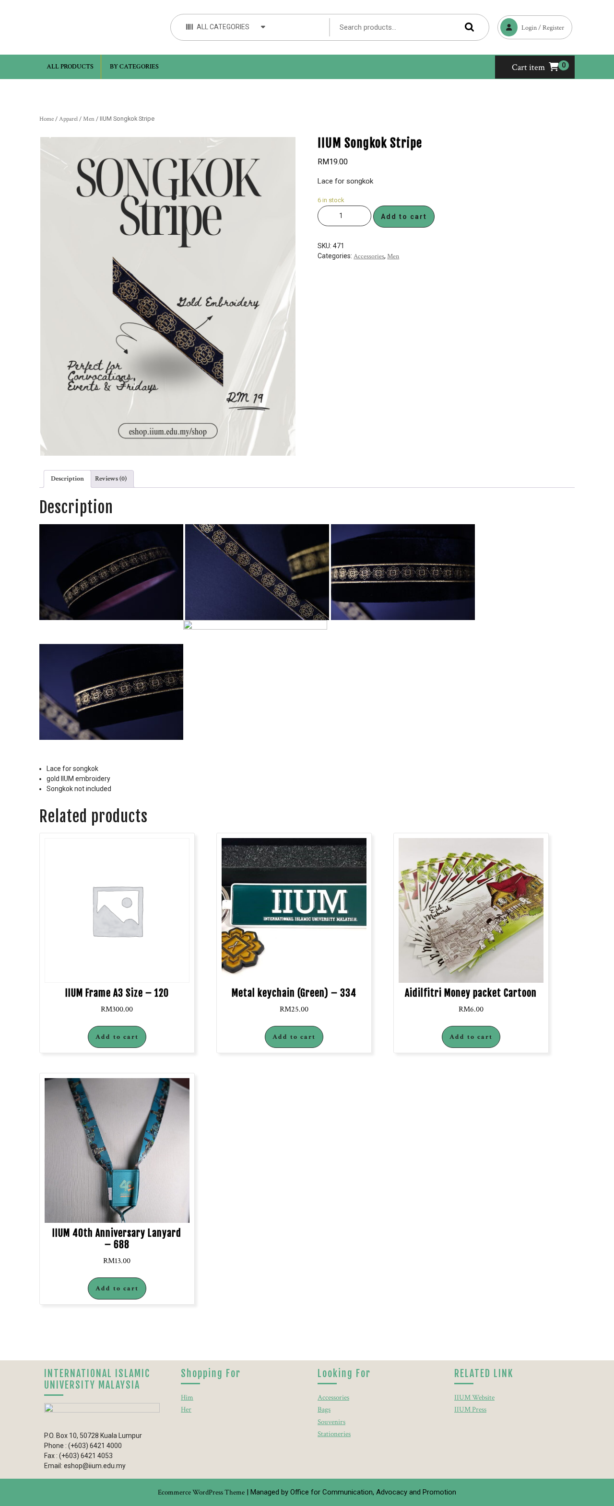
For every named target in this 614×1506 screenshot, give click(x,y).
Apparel (68, 119)
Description (67, 478)
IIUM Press (470, 1409)
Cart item (528, 67)
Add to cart (404, 216)
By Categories (134, 66)
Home (46, 119)
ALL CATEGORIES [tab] (223, 27)
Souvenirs (331, 1421)
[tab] (67, 479)
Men (88, 119)
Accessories (369, 256)
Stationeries (334, 1433)
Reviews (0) (111, 478)
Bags (324, 1409)
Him (187, 1397)
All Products (70, 66)
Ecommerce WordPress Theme (201, 1492)
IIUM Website (474, 1397)
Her (186, 1409)
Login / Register (530, 23)
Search (467, 27)
